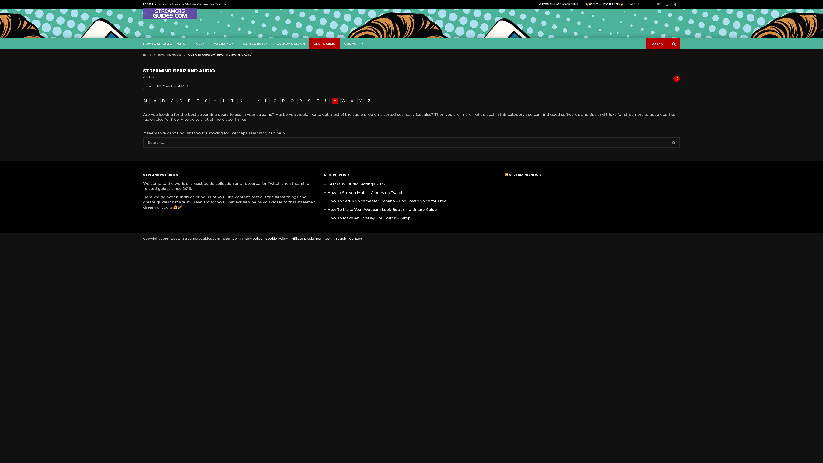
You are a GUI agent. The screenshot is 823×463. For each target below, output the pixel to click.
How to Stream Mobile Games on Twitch (192, 4)
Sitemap (230, 238)
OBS (199, 44)
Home (147, 54)
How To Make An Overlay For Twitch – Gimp (368, 218)
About (634, 4)
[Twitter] (658, 4)
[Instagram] (667, 4)
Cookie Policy (276, 238)
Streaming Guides (170, 54)
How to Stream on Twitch (165, 44)
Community (353, 44)
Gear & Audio (325, 44)
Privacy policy (251, 238)
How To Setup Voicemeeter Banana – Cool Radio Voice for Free (386, 201)
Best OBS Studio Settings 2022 (356, 184)
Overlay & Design (291, 44)
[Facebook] (650, 4)
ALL (146, 101)
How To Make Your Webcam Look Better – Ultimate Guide (382, 209)
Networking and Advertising (559, 4)
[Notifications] (675, 4)
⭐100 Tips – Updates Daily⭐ (604, 4)
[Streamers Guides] (170, 13)
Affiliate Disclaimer (306, 238)
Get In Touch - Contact (343, 238)
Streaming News (525, 175)
